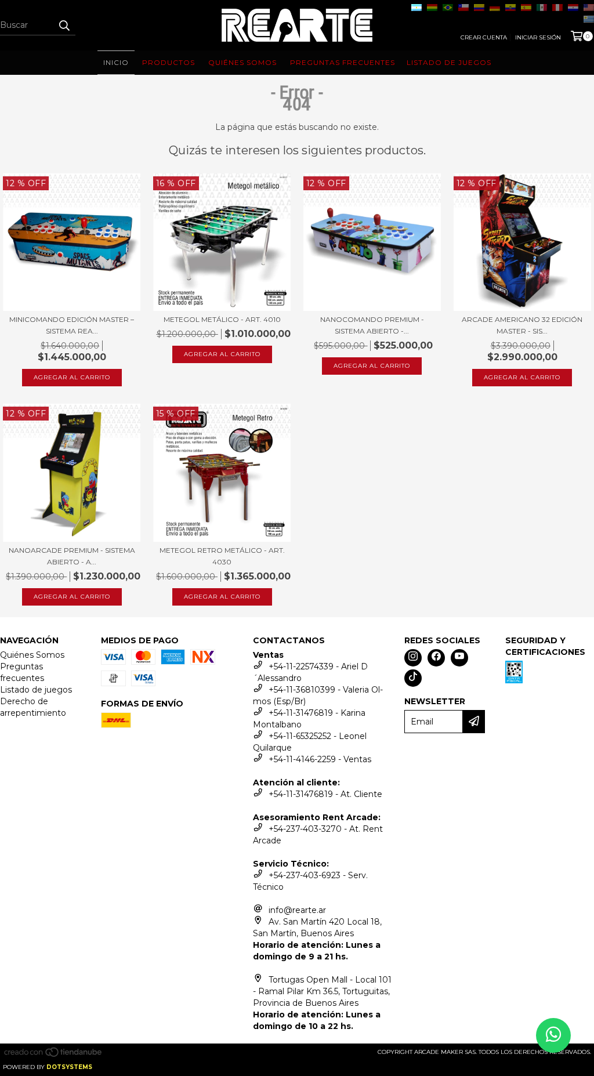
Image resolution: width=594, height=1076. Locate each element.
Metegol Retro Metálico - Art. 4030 (222, 556)
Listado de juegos (36, 689)
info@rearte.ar (297, 910)
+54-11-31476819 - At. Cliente (325, 794)
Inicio (116, 62)
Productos (168, 62)
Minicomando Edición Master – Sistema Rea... (71, 325)
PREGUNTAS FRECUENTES (342, 62)
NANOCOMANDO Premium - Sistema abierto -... (372, 325)
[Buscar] (63, 25)
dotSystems (69, 1067)
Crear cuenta (484, 37)
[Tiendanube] (53, 1055)
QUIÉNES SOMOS (242, 62)
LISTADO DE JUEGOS (449, 62)
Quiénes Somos (32, 655)
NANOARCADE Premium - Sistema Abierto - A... (72, 556)
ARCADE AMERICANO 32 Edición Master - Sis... (522, 325)
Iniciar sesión (538, 37)
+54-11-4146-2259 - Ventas (320, 759)
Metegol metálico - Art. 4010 (222, 319)
